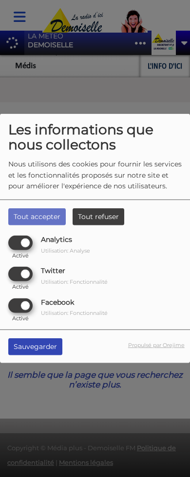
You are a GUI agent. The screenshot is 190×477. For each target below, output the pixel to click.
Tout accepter (37, 216)
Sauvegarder (35, 346)
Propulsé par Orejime (156, 344)
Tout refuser (98, 216)
